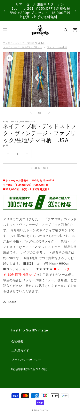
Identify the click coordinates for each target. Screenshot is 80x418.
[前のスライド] (4, 10)
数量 (6, 145)
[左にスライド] (30, 112)
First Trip (44, 410)
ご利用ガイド (20, 350)
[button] (5, 30)
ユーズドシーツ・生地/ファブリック (22, 47)
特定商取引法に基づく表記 (29, 369)
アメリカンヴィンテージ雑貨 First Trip (24, 43)
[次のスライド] (75, 10)
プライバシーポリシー (26, 359)
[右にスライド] (49, 112)
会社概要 (17, 341)
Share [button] (12, 301)
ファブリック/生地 (57, 47)
